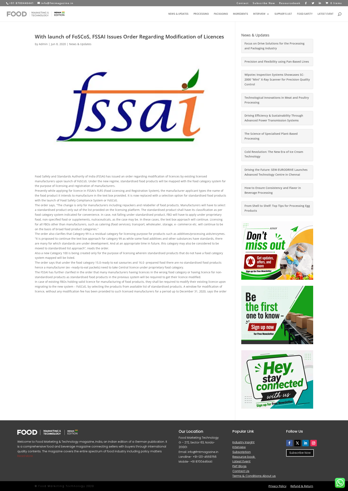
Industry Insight (243, 442)
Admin (43, 44)
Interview (259, 14)
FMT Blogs (239, 466)
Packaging (221, 14)
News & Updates (178, 14)
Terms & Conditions (247, 476)
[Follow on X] (297, 443)
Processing (201, 14)
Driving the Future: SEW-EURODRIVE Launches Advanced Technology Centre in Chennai (276, 172)
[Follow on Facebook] (289, 443)
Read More (25, 456)
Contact (243, 3)
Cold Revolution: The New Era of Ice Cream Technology (273, 154)
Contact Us (240, 471)
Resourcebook (289, 3)
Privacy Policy (277, 486)
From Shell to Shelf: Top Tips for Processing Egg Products (277, 208)
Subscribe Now (264, 3)
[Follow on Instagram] (313, 443)
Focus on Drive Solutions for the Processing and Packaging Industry (274, 45)
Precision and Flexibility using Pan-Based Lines (276, 61)
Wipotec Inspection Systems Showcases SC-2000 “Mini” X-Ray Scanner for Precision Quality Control (277, 79)
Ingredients (240, 14)
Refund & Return (301, 486)
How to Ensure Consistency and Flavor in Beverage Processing (272, 190)
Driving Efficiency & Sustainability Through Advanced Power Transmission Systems (273, 118)
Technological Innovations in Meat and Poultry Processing (276, 100)
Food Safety (305, 14)
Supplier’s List (283, 14)
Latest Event (326, 14)
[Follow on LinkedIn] (305, 443)
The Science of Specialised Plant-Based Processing (271, 136)
